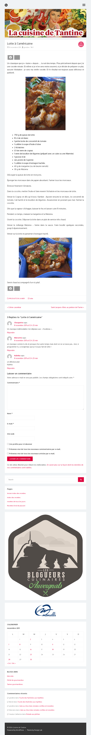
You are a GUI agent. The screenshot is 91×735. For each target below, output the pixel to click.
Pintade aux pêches (33, 714)
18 (53, 649)
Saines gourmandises (15, 684)
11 (52, 644)
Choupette (18, 323)
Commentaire (13, 383)
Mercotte (18, 338)
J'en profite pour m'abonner (20, 444)
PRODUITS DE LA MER (17, 298)
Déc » (14, 663)
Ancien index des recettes (16, 493)
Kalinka (17, 356)
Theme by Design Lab (34, 730)
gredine (26, 47)
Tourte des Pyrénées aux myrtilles (31, 698)
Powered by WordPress (15, 730)
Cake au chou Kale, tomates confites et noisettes (36, 706)
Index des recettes (13, 497)
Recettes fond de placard (16, 506)
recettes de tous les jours (16, 501)
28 (9, 659)
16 (31, 649)
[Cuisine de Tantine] (45, 23)
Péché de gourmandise (15, 680)
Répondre (11, 333)
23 (31, 654)
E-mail (10, 424)
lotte (31, 298)
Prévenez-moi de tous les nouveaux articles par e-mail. (32, 454)
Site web (10, 434)
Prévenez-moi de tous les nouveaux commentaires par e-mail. (35, 449)
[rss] (6, 5)
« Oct (9, 663)
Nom (10, 413)
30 (31, 659)
